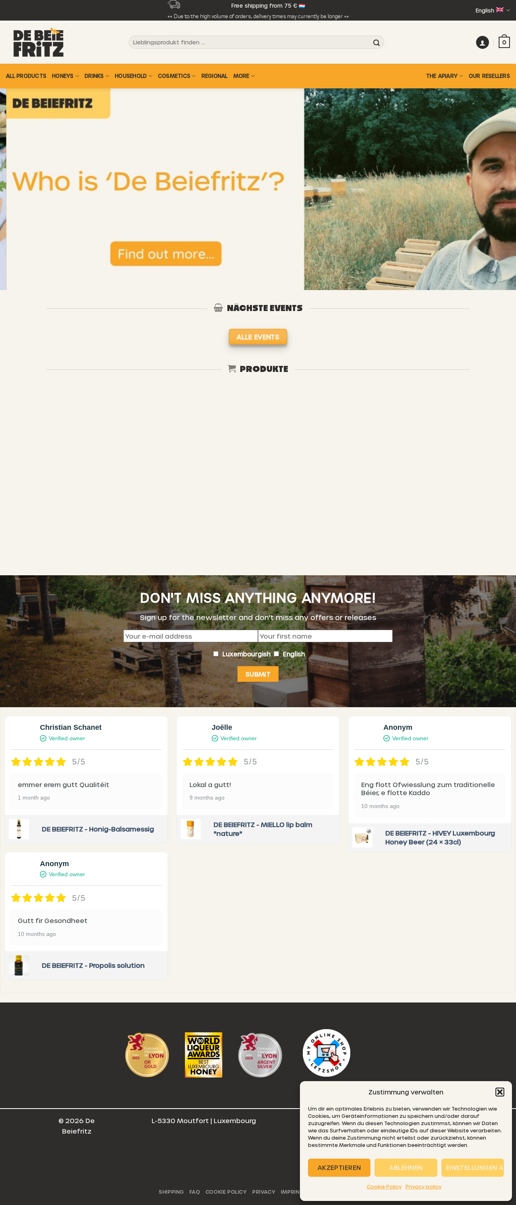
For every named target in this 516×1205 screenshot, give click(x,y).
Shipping (171, 1192)
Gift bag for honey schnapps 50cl (464, 497)
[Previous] (20, 189)
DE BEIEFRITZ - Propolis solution (93, 965)
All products (26, 76)
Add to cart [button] (51, 544)
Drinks (94, 76)
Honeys (63, 76)
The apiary (442, 76)
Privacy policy (423, 1186)
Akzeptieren (339, 1167)
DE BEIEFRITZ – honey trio (361, 494)
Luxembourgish (247, 654)
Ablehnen (406, 1167)
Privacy (263, 1192)
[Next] (495, 189)
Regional (215, 76)
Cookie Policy (384, 1186)
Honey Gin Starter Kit (51, 494)
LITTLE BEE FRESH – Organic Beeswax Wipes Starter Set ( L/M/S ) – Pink (155, 501)
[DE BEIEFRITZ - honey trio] (361, 437)
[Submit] (376, 42)
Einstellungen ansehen (475, 1167)
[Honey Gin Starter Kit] (51, 437)
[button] (500, 1092)
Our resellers (489, 76)
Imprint (292, 1192)
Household (131, 76)
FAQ (194, 1192)
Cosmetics (174, 76)
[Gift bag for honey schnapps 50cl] (464, 437)
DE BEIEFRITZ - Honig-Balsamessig (98, 829)
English (485, 10)
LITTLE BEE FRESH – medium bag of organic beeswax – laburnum (258, 501)
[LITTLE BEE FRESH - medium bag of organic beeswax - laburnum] (258, 437)
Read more (155, 544)
